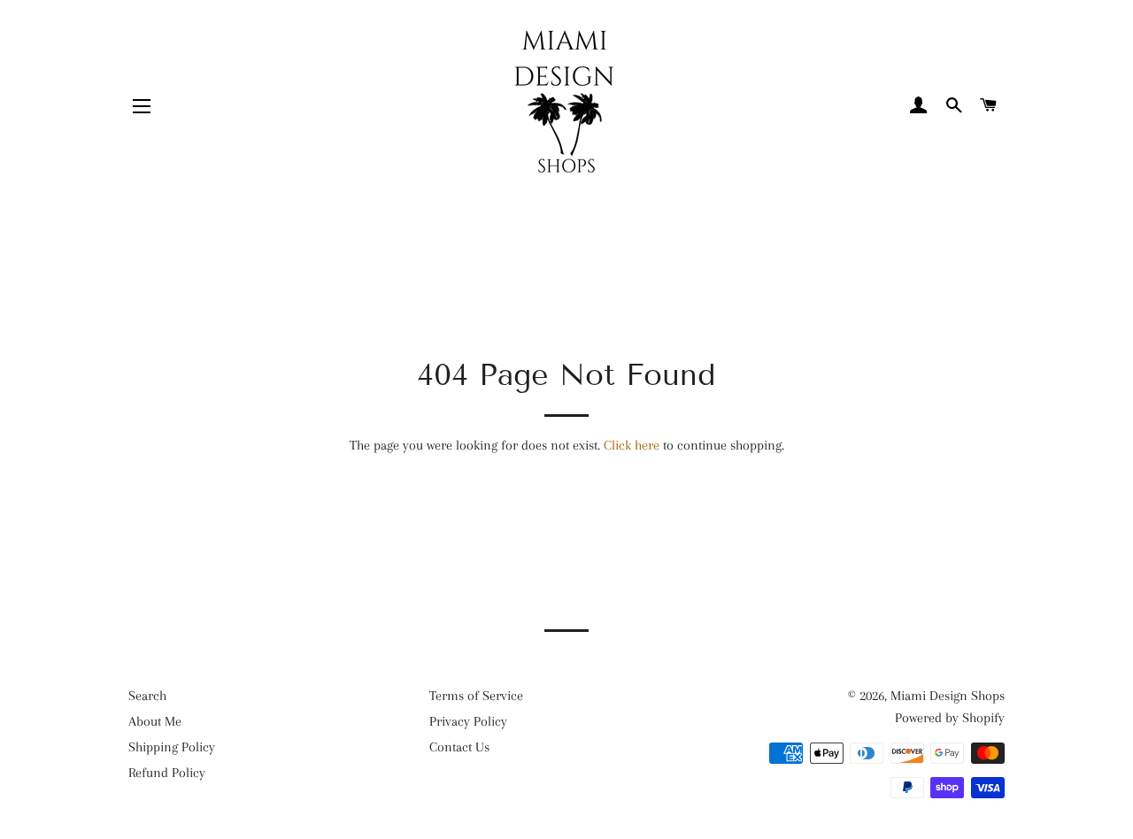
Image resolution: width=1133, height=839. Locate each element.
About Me (154, 721)
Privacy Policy (468, 721)
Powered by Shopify (950, 718)
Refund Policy (166, 773)
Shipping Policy (171, 747)
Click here (631, 445)
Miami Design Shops (947, 696)
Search (147, 696)
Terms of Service (476, 696)
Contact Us (459, 747)
